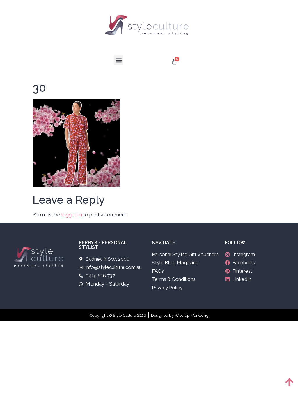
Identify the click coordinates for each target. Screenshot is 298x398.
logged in (71, 215)
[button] (118, 60)
